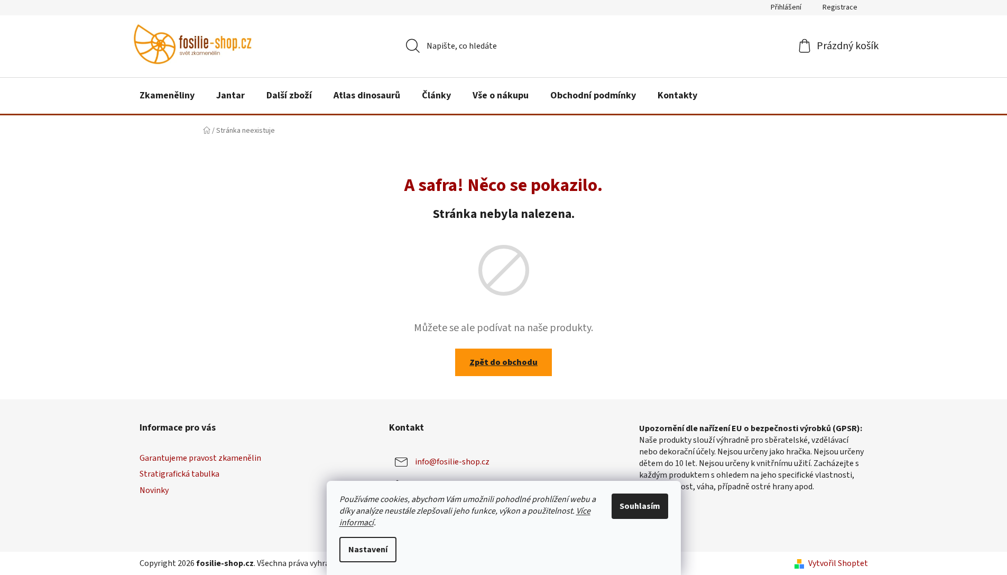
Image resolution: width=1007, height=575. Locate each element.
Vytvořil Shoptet (838, 563)
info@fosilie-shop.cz (452, 462)
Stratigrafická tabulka (179, 474)
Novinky (154, 490)
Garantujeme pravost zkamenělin (200, 458)
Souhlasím (640, 506)
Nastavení (367, 549)
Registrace (840, 7)
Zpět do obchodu (503, 362)
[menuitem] (167, 96)
